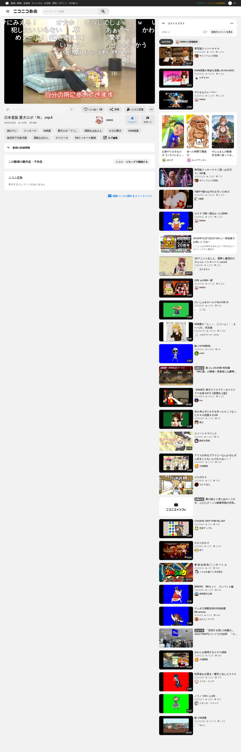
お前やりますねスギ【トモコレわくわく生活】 (172, 153)
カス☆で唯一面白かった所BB (210, 213)
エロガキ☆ (200, 477)
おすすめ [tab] (166, 41)
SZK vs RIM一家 (203, 280)
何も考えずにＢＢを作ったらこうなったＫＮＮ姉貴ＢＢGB (215, 413)
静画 (19, 3)
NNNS (109, 120)
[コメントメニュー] (231, 23)
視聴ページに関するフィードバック (132, 264)
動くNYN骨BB (202, 345)
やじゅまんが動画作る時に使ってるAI (222, 153)
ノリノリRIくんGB (204, 695)
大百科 (47, 3)
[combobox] (70, 11)
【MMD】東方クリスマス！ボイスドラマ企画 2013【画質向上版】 (214, 391)
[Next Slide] (148, 231)
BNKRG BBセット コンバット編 (213, 586)
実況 (55, 3)
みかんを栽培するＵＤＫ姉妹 (210, 652)
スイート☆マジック (205, 433)
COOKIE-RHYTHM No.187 (209, 520)
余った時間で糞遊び (197, 153)
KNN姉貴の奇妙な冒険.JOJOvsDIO (214, 70)
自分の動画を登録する (28, 198)
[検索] (103, 11)
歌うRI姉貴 (200, 717)
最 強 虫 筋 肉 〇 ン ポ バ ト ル (210, 564)
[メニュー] (151, 109)
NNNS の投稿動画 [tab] (189, 41)
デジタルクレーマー (205, 92)
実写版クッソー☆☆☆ (207, 48)
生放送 (26, 3)
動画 (13, 3)
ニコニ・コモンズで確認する (132, 161)
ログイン (201, 3)
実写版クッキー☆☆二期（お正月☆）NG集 (213, 171)
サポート (148, 122)
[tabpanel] (198, 391)
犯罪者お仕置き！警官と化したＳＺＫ (215, 673)
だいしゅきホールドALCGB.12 (211, 302)
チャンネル (37, 3)
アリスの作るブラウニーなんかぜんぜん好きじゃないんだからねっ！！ (215, 457)
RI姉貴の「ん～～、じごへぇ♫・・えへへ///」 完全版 (215, 325)
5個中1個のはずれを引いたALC (212, 191)
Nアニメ (63, 3)
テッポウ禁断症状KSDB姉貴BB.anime (210, 610)
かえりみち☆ (201, 542)
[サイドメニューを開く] (7, 11)
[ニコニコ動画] (25, 11)
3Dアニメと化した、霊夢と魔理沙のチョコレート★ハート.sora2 (214, 260)
